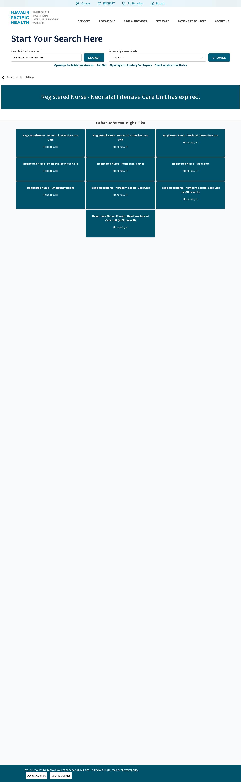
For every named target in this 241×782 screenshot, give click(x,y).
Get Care (162, 21)
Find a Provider (135, 21)
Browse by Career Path (123, 51)
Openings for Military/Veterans (74, 65)
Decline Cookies (60, 776)
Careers (86, 3)
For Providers (135, 3)
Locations (107, 21)
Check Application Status (171, 65)
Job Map (101, 65)
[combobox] (46, 55)
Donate (160, 3)
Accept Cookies (36, 776)
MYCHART (109, 3)
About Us (222, 21)
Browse (219, 58)
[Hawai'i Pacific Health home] (34, 18)
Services (84, 21)
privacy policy (130, 770)
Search (94, 58)
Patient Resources (192, 21)
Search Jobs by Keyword (26, 51)
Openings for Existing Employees (131, 65)
